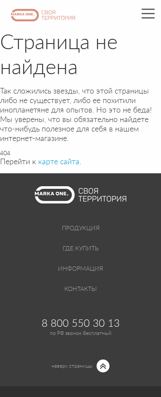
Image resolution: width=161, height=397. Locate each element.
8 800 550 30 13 (81, 324)
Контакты (80, 289)
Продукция (81, 228)
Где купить (80, 249)
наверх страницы (72, 366)
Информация (80, 269)
